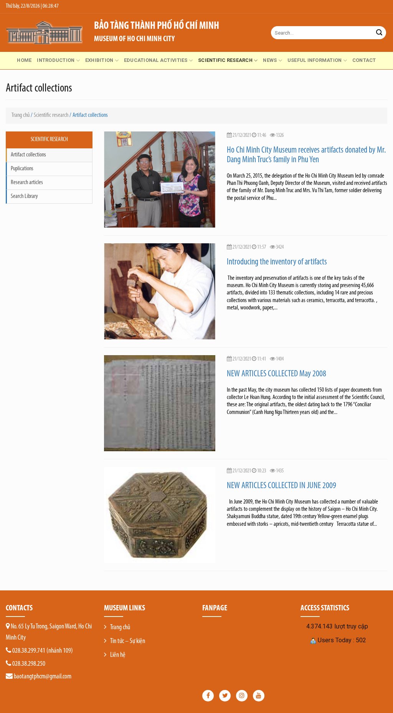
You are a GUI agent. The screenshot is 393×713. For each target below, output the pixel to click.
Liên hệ (117, 655)
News (270, 60)
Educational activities (156, 60)
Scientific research (225, 60)
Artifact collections (28, 155)
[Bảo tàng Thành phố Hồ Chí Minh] (44, 32)
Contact (364, 60)
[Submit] (379, 32)
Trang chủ (21, 115)
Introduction (55, 60)
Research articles (27, 182)
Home (24, 60)
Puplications (22, 169)
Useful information (314, 60)
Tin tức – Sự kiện (127, 641)
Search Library (24, 196)
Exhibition (99, 60)
